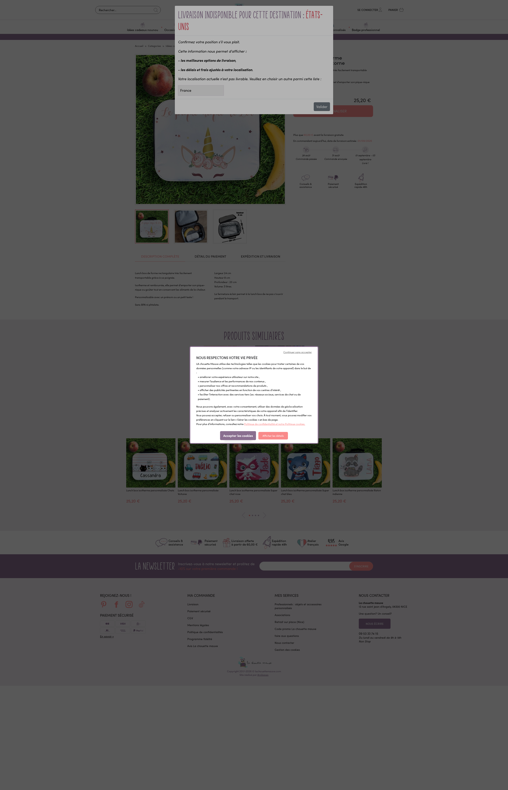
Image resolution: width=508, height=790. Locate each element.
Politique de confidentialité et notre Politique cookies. (274, 424)
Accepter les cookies (238, 435)
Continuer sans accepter (297, 352)
